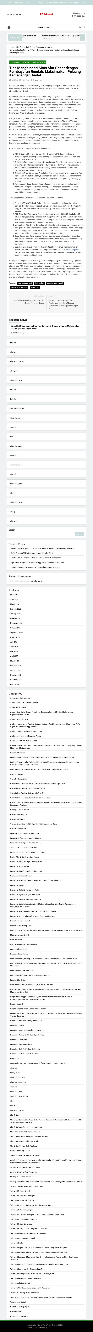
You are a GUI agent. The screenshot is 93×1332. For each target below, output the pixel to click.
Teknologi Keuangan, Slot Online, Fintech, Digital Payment (32, 1274)
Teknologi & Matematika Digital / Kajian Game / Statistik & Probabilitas (37, 1215)
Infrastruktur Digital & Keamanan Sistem (25, 838)
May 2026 (14, 595)
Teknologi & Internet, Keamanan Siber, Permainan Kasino (31, 1205)
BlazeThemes (42, 1328)
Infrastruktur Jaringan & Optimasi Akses (25, 843)
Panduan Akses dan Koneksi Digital (23, 944)
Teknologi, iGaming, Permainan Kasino (24, 1293)
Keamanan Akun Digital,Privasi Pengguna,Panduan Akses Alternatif (35, 881)
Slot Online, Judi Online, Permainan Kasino (28, 62)
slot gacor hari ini (17, 362)
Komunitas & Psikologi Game (21, 926)
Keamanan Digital (17, 885)
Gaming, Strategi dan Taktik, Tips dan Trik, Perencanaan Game (33, 824)
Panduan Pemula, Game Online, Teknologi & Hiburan (29, 975)
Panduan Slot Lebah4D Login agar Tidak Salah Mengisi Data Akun (35, 567)
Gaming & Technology (18, 814)
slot (11, 437)
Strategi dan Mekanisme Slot (21, 1177)
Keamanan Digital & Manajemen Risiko (25, 890)
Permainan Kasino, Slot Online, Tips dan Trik (27, 1035)
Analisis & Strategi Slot (19, 719)
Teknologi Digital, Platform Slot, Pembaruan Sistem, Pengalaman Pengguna (38, 1248)
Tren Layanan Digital (18, 1302)
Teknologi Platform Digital (20, 1283)
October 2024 (15, 684)
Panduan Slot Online (18, 980)
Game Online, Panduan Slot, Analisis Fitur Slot (27, 793)
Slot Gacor (35, 287)
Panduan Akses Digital (18, 949)
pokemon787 (15, 1058)
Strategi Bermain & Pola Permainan (23, 1172)
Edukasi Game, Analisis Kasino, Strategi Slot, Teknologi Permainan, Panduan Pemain (42, 758)
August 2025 (15, 637)
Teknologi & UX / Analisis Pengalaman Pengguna (28, 1229)
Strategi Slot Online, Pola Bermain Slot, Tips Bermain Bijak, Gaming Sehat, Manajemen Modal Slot (47, 1182)
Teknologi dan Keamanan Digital (22, 1238)
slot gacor (14, 352)
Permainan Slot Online (18, 1040)
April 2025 (14, 656)
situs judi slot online (18, 1082)
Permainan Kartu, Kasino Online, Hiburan (25, 1030)
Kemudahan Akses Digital (20, 921)
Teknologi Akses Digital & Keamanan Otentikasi (28, 1233)
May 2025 (14, 651)
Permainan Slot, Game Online (21, 1044)
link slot (13, 390)
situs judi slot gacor (17, 1077)
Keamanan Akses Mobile (19, 866)
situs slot (13, 427)
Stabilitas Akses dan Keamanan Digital (25, 1155)
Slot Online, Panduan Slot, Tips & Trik (24, 1141)
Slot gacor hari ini (17, 408)
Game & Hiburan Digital (19, 779)
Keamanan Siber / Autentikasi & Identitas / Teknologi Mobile (33, 911)
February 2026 (15, 609)
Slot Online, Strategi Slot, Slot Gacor (24, 1146)
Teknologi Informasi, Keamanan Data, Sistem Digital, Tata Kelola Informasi (38, 1252)
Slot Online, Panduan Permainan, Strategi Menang (29, 1136)
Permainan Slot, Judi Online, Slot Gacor (25, 1049)
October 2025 (15, 628)
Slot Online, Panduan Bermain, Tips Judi (25, 1132)
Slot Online (14, 1115)
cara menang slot (25, 283)
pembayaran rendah (55, 283)
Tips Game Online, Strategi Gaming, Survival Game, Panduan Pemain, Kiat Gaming (41, 1297)
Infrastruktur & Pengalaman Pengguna (24, 833)
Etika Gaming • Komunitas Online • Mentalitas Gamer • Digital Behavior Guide (39, 769)
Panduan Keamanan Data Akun (21, 971)
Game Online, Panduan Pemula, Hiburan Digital (27, 788)
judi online (39, 283)
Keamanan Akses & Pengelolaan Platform (26, 862)
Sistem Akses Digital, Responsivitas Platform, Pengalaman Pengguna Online (39, 1063)
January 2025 (15, 670)
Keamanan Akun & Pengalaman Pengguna (26, 871)
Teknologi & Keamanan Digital (21, 1210)
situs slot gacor (72, 249)
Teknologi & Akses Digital (20, 1191)
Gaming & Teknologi (18, 819)
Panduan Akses (16, 940)
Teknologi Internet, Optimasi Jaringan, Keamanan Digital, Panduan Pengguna (39, 1264)
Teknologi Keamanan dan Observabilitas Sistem (28, 1269)
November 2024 (16, 680)
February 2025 (15, 666)
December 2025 (16, 618)
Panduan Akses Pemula (19, 954)
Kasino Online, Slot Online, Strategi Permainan (27, 852)
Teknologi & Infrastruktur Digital (22, 1200)
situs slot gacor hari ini (19, 1096)
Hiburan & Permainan (18, 829)
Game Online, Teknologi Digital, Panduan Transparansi (30, 798)
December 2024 (16, 675)
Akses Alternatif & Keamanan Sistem (24, 703)
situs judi (13, 1068)
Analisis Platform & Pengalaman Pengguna (26, 731)
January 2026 (15, 614)
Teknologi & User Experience (21, 1224)
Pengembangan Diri (17, 1004)
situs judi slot (15, 1073)
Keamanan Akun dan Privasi (20, 876)
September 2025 (16, 633)
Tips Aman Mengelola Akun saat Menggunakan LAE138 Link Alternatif (55, 2)
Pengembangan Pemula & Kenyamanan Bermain (28, 1009)
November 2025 (16, 623)
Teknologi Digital (16, 1243)
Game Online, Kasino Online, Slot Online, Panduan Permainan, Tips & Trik (37, 784)
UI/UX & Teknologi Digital (19, 1307)
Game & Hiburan (16, 774)
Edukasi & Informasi (18, 753)
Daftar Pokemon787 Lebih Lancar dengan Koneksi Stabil (54, 36)
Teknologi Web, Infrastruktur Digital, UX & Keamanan (30, 1288)
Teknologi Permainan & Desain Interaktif (25, 1278)
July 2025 (13, 642)
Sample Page (44, 27)
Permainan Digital (17, 1025)
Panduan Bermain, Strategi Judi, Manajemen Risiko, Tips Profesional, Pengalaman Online (43, 959)
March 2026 (14, 604)
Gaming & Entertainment (19, 810)
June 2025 (14, 647)
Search (12, 530)
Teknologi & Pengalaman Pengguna (23, 1219)
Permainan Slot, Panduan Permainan (24, 1054)
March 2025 (14, 661)
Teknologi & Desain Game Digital (22, 1196)
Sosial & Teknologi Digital (20, 1151)
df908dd (15, 80)
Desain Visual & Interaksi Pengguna (23, 741)
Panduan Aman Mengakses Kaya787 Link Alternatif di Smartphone (36, 558)
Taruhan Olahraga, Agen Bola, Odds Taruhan (26, 1186)
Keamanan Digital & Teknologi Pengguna (25, 899)
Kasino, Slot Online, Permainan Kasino (24, 857)
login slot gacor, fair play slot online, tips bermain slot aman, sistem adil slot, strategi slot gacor (46, 930)
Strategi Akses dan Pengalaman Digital (25, 1167)
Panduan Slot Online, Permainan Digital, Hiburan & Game (31, 985)
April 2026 (14, 600)
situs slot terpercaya (19, 287)
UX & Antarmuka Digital (19, 1316)
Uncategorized (15, 1311)
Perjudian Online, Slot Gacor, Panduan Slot (26, 1021)
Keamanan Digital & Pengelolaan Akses (25, 895)
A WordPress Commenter (20, 581)
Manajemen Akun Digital (19, 935)
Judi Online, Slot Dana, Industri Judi (23, 847)
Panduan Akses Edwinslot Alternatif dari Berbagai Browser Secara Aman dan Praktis (43, 548)
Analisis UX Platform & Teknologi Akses (25, 736)
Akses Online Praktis (18, 707)
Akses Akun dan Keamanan (20, 698)
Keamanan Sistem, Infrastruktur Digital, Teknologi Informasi (32, 916)
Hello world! (37, 581)
